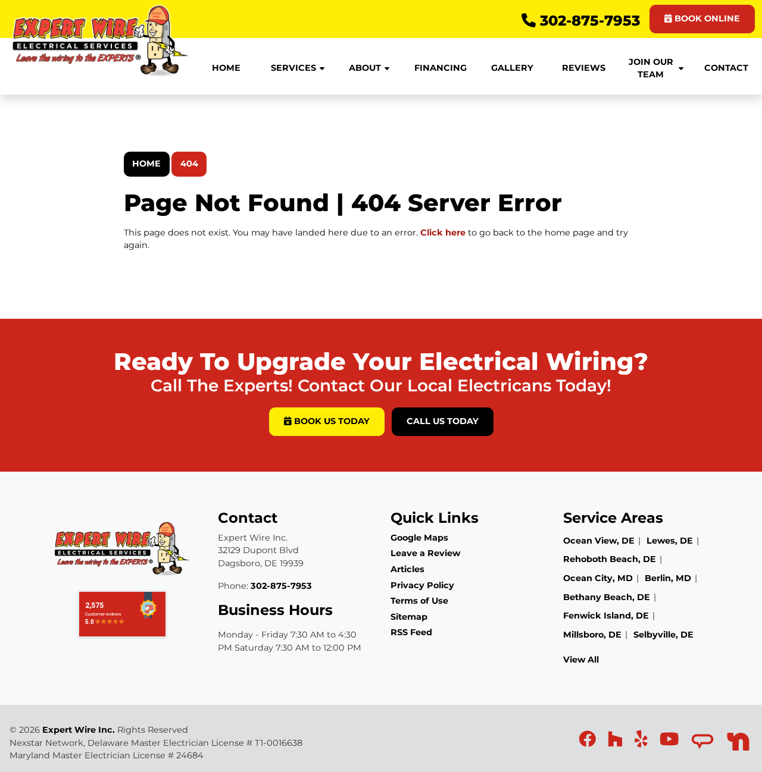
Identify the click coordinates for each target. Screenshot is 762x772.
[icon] (588, 742)
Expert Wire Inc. (78, 729)
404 (189, 163)
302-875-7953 (588, 20)
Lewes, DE (670, 540)
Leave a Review (425, 553)
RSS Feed (411, 632)
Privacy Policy (422, 585)
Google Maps (419, 537)
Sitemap (409, 616)
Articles (407, 569)
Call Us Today (443, 421)
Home (146, 163)
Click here (443, 232)
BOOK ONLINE (706, 18)
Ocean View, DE (599, 540)
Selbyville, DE (663, 634)
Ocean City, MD (598, 578)
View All (581, 659)
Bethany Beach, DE (606, 597)
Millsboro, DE (592, 634)
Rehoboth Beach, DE (609, 559)
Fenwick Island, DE (606, 615)
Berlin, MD (668, 578)
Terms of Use (419, 600)
